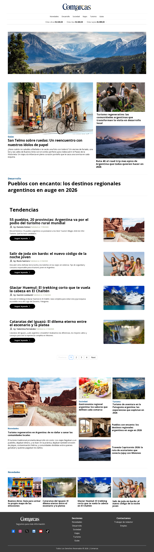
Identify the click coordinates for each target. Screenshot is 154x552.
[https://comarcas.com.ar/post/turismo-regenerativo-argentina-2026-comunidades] (42, 402)
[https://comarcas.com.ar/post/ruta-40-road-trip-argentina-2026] (120, 142)
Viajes (77, 533)
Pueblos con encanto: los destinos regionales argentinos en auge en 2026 (64, 186)
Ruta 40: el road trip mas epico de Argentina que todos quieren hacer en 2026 (120, 163)
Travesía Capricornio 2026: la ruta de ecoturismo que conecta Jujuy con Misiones (127, 450)
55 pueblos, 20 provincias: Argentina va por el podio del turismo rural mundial (49, 221)
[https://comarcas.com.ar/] (76, 7)
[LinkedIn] (33, 531)
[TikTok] (47, 531)
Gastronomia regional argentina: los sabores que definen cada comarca (93, 407)
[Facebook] (13, 531)
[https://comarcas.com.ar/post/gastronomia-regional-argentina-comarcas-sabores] (95, 388)
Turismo (77, 536)
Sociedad (77, 529)
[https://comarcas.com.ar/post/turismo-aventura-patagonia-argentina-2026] (128, 388)
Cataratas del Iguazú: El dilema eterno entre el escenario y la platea (48, 323)
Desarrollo (77, 525)
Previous (62, 357)
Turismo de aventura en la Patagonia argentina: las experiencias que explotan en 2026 (128, 408)
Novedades (77, 522)
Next (93, 357)
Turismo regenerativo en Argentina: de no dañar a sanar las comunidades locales (40, 434)
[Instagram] (20, 531)
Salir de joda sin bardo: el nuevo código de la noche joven (48, 255)
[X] (27, 531)
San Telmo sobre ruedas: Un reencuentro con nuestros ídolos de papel (45, 142)
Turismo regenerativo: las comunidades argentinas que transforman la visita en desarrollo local (119, 119)
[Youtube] (40, 531)
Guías (77, 540)
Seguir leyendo (21, 238)
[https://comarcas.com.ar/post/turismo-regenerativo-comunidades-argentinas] (121, 97)
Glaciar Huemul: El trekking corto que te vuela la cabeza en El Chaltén (50, 289)
